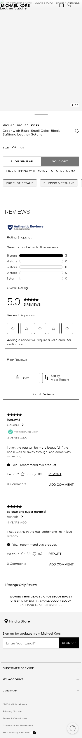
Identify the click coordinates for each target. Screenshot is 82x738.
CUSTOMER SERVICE (18, 668)
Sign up (69, 643)
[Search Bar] (69, 5)
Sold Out (60, 161)
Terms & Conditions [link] (15, 718)
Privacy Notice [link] (12, 711)
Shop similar (21, 161)
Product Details (19, 183)
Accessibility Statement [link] (18, 725)
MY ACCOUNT (13, 679)
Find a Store (19, 621)
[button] (72, 728)
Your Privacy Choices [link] (16, 732)
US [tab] (22, 147)
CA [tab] (14, 147)
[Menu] (77, 5)
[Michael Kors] (15, 4)
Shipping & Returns (59, 183)
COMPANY (10, 690)
